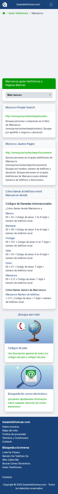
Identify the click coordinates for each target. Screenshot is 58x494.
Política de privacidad (14, 434)
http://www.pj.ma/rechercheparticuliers (26, 116)
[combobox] (29, 95)
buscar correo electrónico (16, 463)
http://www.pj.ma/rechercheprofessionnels (29, 152)
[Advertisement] (29, 47)
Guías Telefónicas (18, 13)
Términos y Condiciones (15, 437)
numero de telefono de (15, 456)
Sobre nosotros (10, 426)
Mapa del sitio (10, 430)
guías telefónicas (12, 467)
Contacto (7, 441)
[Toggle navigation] (51, 4)
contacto (7, 477)
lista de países (11, 452)
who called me (10, 459)
